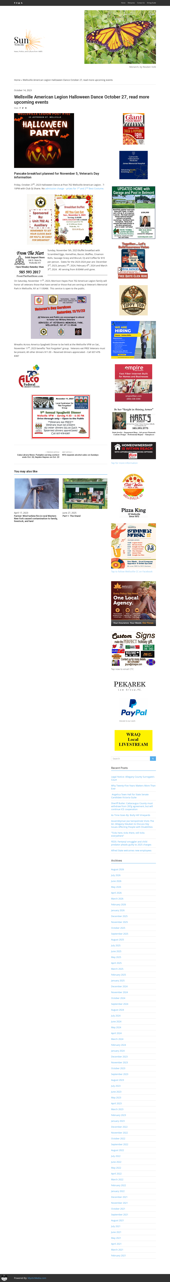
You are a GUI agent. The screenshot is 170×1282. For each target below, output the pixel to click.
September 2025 (119, 933)
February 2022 (118, 1185)
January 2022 (118, 1191)
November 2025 (119, 922)
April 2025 (116, 962)
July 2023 (115, 1085)
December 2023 (119, 1056)
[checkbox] (4, 1278)
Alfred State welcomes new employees (131, 850)
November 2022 (119, 1132)
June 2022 (116, 1161)
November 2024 (119, 992)
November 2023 (119, 1062)
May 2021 (116, 1237)
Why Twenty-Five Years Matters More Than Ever (133, 787)
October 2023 (118, 1068)
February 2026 (118, 904)
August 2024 (117, 1009)
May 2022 (116, 1167)
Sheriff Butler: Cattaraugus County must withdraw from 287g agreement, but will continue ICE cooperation (132, 806)
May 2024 (116, 1027)
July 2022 (115, 1156)
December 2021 (119, 1196)
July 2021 (115, 1226)
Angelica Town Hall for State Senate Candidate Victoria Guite (130, 796)
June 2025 (116, 951)
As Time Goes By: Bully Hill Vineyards (130, 815)
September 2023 (119, 1074)
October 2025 (118, 927)
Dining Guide (151, 3)
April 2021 (116, 1243)
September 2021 (119, 1214)
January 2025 (118, 980)
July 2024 (115, 1015)
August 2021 (117, 1220)
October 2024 (118, 998)
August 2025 (117, 939)
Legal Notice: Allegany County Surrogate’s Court (132, 778)
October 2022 (118, 1138)
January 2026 (118, 910)
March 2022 (117, 1179)
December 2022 (119, 1126)
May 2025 (116, 957)
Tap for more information (124, 462)
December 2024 (119, 986)
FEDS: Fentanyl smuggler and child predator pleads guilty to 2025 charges (131, 843)
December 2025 (119, 916)
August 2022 (117, 1150)
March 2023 (117, 1109)
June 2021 (116, 1232)
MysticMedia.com (37, 1278)
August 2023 (117, 1079)
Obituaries (131, 3)
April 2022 (116, 1173)
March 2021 (117, 1249)
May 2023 (116, 1097)
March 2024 (117, 1039)
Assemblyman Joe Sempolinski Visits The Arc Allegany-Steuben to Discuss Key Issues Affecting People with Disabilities (132, 823)
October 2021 (118, 1208)
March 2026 (117, 898)
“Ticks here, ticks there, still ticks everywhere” (128, 834)
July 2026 (115, 875)
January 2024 (118, 1050)
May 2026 (116, 886)
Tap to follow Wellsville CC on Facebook (131, 571)
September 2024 (119, 1003)
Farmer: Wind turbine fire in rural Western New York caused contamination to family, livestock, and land (36, 518)
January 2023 (118, 1120)
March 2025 (117, 968)
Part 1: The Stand (72, 516)
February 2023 (118, 1115)
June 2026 (116, 881)
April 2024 (116, 1033)
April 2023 (116, 1103)
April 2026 (116, 892)
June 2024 (116, 1021)
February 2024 (118, 1044)
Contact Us (141, 3)
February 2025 (118, 974)
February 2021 (118, 1255)
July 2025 (115, 945)
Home (123, 3)
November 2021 (119, 1202)
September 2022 (119, 1144)
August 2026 (117, 869)
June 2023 (116, 1091)
